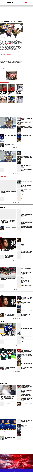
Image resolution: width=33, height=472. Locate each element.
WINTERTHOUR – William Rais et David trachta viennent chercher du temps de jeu (11, 106)
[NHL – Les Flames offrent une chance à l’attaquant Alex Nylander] (19, 430)
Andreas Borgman (3, 67)
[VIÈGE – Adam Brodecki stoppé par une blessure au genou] (19, 186)
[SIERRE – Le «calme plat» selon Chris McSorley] (19, 191)
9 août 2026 (2, 336)
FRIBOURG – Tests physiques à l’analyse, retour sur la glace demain (3, 106)
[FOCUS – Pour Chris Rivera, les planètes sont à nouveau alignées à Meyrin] (2, 342)
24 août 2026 (23, 299)
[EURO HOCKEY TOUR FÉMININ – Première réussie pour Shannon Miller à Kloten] (19, 395)
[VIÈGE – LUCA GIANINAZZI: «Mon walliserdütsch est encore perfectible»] (2, 199)
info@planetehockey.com (8, 463)
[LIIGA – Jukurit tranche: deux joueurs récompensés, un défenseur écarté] (19, 136)
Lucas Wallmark (8, 43)
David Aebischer (8, 54)
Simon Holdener (3, 68)
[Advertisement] (16, 15)
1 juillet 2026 (6, 369)
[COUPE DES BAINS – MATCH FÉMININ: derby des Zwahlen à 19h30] (19, 311)
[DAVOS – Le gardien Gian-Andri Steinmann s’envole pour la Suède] (19, 273)
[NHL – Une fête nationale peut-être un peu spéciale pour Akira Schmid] (19, 364)
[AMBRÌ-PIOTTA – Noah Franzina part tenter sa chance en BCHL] (2, 286)
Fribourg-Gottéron (11, 67)
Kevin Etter (13, 51)
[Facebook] (12, 456)
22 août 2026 (23, 187)
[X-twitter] (18, 456)
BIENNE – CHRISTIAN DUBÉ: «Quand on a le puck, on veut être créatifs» (3, 92)
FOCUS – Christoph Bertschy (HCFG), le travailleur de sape (18, 92)
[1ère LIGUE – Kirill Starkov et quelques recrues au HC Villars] (19, 325)
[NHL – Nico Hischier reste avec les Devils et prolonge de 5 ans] (2, 368)
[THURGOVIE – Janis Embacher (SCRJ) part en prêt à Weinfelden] (19, 195)
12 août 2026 (23, 352)
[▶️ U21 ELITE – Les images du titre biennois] (19, 286)
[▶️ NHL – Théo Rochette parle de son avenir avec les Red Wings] (19, 360)
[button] (26, 2)
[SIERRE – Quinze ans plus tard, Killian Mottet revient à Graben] (8, 185)
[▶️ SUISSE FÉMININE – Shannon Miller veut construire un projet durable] (19, 399)
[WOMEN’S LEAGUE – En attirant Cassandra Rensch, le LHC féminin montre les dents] (19, 257)
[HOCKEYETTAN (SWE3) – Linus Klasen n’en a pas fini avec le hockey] (19, 426)
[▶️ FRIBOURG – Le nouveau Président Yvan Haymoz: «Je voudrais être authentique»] (2, 145)
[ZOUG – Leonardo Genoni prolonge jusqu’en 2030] (8, 122)
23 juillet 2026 (6, 258)
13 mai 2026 (23, 278)
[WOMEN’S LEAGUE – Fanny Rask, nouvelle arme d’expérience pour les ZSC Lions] (19, 240)
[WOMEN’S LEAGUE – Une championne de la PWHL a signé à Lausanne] (8, 243)
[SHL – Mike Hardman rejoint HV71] (19, 438)
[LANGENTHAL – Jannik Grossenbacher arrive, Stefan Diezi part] (19, 223)
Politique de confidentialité (8, 464)
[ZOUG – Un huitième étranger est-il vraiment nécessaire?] (19, 170)
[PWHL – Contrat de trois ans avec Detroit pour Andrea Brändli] (19, 315)
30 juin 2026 (23, 369)
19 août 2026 (23, 400)
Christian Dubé (7, 67)
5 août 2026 (23, 224)
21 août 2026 (23, 191)
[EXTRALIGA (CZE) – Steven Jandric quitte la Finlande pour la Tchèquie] (19, 421)
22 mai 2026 (23, 274)
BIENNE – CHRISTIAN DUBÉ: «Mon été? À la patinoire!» (11, 92)
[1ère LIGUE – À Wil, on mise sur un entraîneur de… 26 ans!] (19, 342)
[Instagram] (15, 456)
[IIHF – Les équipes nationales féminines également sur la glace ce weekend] (19, 307)
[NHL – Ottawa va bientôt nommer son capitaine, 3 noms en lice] (19, 434)
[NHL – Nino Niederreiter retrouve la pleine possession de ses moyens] (8, 354)
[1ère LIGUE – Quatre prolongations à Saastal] (19, 333)
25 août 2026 (23, 171)
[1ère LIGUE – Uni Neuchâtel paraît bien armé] (19, 329)
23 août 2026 (23, 303)
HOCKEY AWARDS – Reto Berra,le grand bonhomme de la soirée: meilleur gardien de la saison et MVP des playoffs (19, 107)
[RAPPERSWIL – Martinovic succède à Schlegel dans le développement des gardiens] (19, 282)
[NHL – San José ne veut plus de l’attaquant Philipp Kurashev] (19, 368)
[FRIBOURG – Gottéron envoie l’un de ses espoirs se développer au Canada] (19, 269)
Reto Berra (4, 53)
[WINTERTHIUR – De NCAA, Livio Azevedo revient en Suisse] (19, 211)
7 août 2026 (23, 216)
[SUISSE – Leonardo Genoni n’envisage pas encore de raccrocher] (2, 404)
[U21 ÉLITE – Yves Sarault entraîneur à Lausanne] (19, 278)
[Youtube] (21, 456)
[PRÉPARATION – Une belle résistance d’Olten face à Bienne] (19, 119)
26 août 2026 (6, 145)
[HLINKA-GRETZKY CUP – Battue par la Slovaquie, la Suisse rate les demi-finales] (19, 404)
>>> (16, 406)
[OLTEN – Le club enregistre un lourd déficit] (19, 182)
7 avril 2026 (23, 286)
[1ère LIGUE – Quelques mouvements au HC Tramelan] (19, 337)
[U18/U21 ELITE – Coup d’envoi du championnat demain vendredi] (19, 132)
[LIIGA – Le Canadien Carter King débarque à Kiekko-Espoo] (2, 438)
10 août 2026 (2, 223)
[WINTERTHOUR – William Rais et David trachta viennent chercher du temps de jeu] (2, 228)
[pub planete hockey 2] (11, 75)
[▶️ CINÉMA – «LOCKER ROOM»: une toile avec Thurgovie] (19, 199)
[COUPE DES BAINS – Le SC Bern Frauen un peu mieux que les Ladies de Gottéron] (19, 303)
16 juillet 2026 (23, 338)
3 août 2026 (23, 245)
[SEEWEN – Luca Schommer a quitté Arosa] (19, 219)
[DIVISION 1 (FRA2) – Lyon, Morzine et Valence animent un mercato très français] (2, 136)
